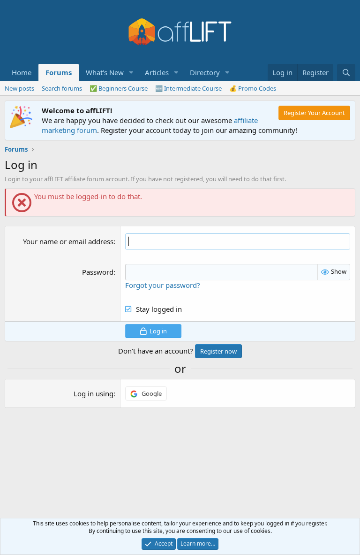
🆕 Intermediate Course (188, 88)
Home (21, 72)
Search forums (62, 88)
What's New (105, 72)
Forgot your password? (162, 285)
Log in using (93, 393)
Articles (157, 72)
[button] (131, 72)
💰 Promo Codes (252, 88)
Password (97, 272)
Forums (58, 72)
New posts (19, 88)
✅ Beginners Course (119, 88)
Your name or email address (68, 241)
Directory (205, 72)
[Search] (346, 72)
